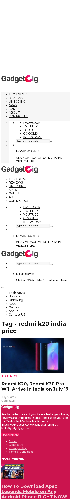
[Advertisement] (35, 37)
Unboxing (17, 101)
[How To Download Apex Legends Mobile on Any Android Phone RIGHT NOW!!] (12, 478)
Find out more (10, 434)
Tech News (18, 94)
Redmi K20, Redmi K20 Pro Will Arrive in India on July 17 (34, 386)
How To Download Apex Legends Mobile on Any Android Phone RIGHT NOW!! (35, 491)
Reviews (16, 98)
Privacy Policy (18, 448)
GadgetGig (8, 400)
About (14, 112)
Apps (13, 105)
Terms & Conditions (21, 451)
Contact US (18, 116)
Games (14, 109)
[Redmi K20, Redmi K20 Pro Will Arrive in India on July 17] (32, 372)
